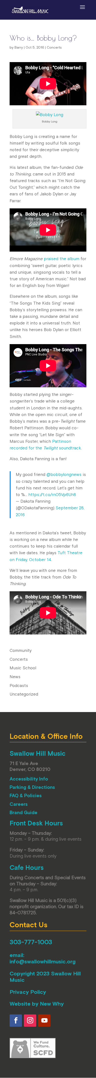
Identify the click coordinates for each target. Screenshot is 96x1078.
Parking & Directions (32, 787)
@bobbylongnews (64, 474)
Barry (19, 47)
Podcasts (19, 685)
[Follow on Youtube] (44, 1020)
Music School (23, 667)
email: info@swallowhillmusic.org (43, 958)
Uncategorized (24, 694)
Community (21, 650)
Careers (19, 804)
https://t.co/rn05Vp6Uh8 (52, 494)
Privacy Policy (28, 992)
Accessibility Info (29, 779)
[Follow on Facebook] (16, 1020)
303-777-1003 (31, 942)
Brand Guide (23, 812)
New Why (52, 1003)
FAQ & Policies (26, 795)
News (15, 676)
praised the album (61, 258)
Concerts (54, 47)
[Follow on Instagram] (30, 1020)
